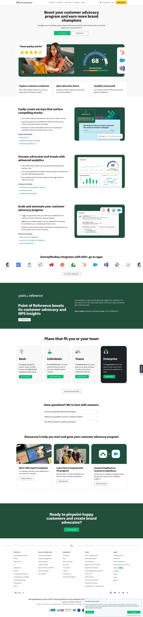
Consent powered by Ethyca (133, 615)
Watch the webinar (101, 484)
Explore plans (80, 33)
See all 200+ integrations (71, 274)
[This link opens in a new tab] (111, 592)
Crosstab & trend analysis (28, 193)
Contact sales (109, 376)
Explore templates (26, 478)
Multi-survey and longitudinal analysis (32, 187)
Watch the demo (63, 481)
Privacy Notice (89, 607)
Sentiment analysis (26, 190)
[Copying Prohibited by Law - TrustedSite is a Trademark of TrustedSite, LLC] (68, 611)
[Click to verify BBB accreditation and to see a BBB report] (51, 611)
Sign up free (121, 2)
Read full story (24, 320)
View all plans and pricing (71, 391)
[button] (71, 411)
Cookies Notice (98, 607)
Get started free (62, 33)
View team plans (82, 376)
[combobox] (19, 593)
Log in (112, 2)
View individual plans (55, 376)
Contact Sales (106, 2)
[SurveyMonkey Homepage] (24, 3)
